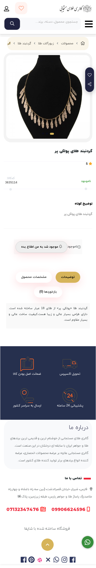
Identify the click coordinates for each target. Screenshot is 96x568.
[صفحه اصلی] (82, 43)
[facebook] (23, 560)
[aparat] (40, 560)
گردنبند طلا (24, 43)
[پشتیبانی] (88, 542)
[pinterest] (32, 560)
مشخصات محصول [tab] (34, 277)
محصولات (67, 43)
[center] (12, 24)
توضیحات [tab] (68, 277)
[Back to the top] (47, 544)
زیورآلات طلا (46, 43)
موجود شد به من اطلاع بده (40, 247)
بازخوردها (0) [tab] (48, 292)
